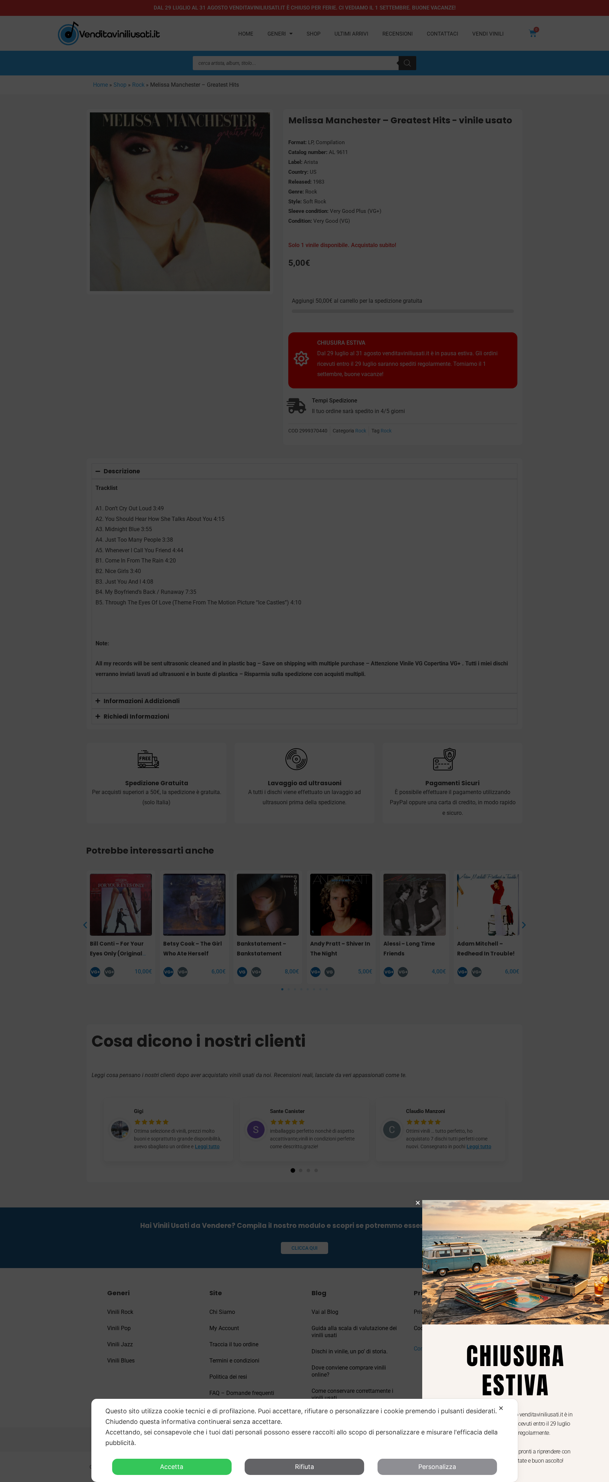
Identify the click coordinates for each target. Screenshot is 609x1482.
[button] (417, 1202)
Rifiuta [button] (304, 1466)
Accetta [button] (171, 1466)
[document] (304, 741)
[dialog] (304, 1440)
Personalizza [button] (437, 1466)
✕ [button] (501, 1408)
